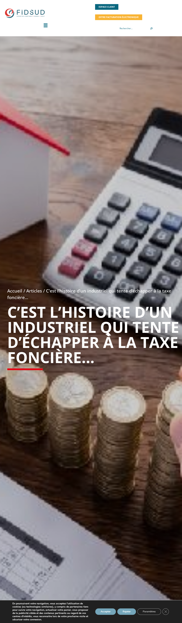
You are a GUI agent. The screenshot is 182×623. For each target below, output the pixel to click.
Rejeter (127, 611)
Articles (34, 291)
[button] (45, 26)
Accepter (106, 611)
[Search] (151, 28)
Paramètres (149, 611)
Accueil (14, 291)
